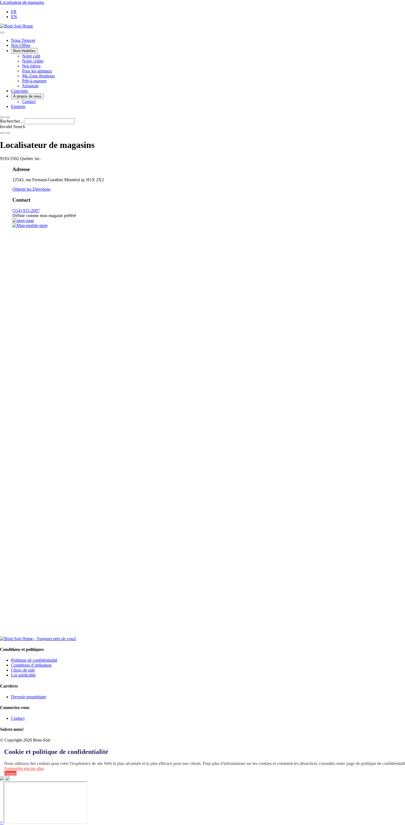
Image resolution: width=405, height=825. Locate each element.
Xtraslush (30, 85)
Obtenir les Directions (31, 189)
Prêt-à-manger (34, 81)
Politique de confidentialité (34, 660)
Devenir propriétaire (28, 696)
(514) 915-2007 (26, 210)
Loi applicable (23, 675)
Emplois (18, 106)
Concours (19, 90)
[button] (8, 117)
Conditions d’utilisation (31, 665)
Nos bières (31, 66)
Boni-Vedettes (24, 51)
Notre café (31, 56)
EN (14, 16)
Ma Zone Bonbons (38, 76)
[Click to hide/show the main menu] (2, 32)
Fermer (10, 773)
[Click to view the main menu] (2, 117)
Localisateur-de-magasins (22, 2)
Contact (29, 101)
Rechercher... (12, 121)
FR (14, 11)
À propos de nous (27, 96)
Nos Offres (20, 45)
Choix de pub (23, 670)
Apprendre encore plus (24, 768)
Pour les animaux (37, 71)
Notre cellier (33, 61)
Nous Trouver (23, 40)
